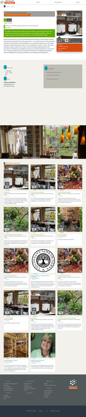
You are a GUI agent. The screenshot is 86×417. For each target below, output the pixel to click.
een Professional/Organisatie (10, 383)
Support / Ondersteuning (49, 385)
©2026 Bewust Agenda (31, 410)
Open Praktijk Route (8, 388)
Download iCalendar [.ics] (52, 79)
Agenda (12, 6)
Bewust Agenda (58, 2)
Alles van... (60, 50)
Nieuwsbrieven (7, 397)
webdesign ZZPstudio (55, 410)
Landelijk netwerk (28, 386)
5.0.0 (46, 410)
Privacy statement (48, 390)
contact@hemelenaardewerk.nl (53, 72)
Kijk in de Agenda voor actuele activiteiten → (17, 14)
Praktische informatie (63, 46)
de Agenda (6, 385)
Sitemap (46, 397)
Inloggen (46, 383)
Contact (25, 390)
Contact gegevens (62, 48)
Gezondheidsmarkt (8, 390)
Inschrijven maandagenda (30, 388)
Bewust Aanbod (7, 386)
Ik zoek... (38, 2)
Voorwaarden (47, 393)
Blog (5, 398)
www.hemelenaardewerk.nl (52, 75)
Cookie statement (48, 392)
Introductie (60, 44)
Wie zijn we (26, 385)
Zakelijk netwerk (28, 383)
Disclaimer (46, 395)
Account (78, 2)
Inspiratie (6, 395)
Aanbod (8, 6)
